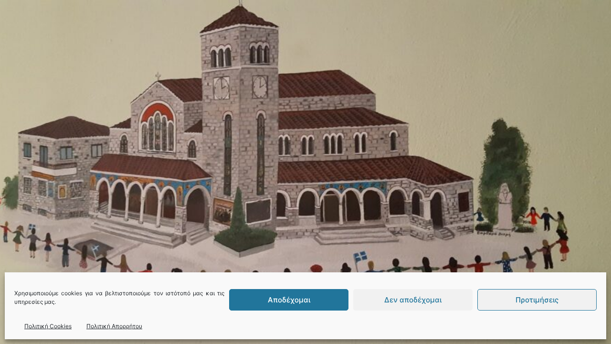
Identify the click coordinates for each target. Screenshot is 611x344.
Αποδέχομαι (289, 299)
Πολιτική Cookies (48, 326)
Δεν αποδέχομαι (413, 299)
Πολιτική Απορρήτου (114, 326)
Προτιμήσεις (537, 299)
